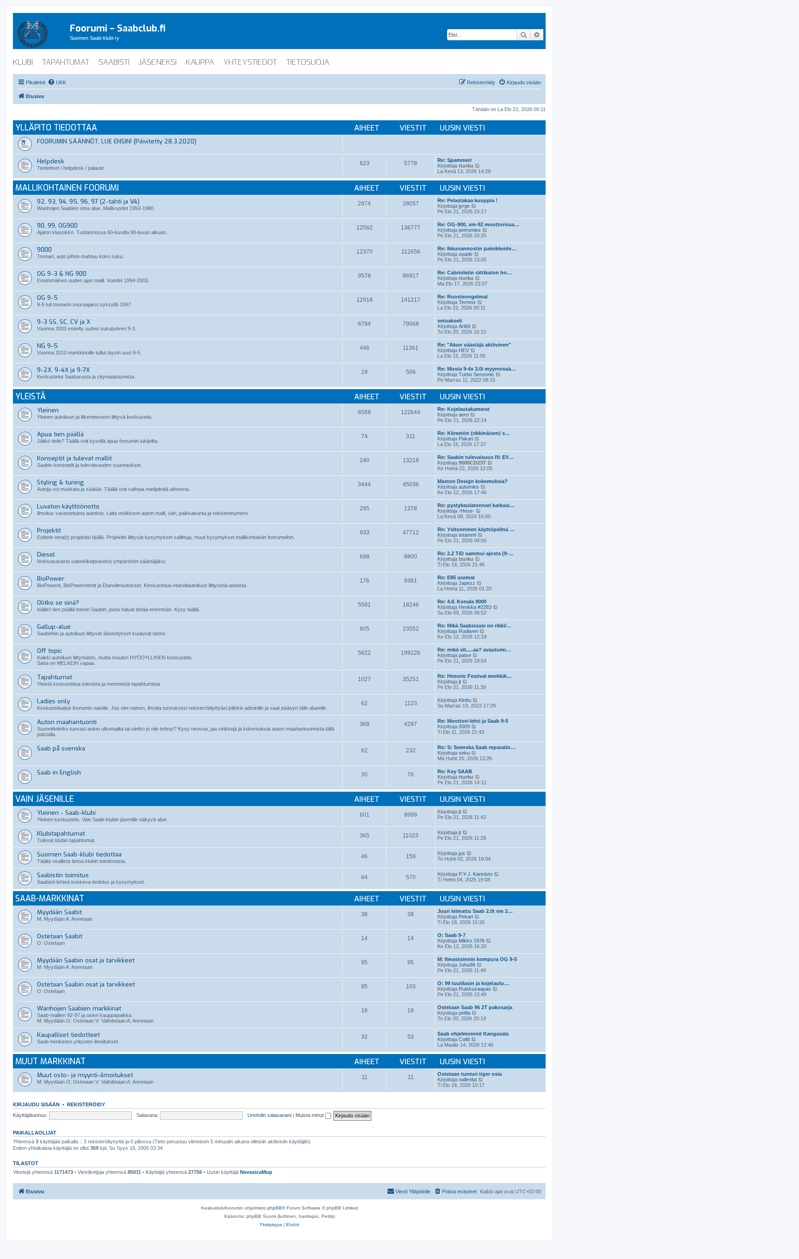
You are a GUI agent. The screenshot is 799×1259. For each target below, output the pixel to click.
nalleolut (468, 1079)
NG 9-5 (47, 346)
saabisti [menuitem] (113, 62)
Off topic (49, 651)
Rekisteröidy (86, 1104)
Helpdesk (50, 161)
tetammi (467, 535)
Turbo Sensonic (476, 374)
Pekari (466, 916)
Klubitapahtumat (61, 833)
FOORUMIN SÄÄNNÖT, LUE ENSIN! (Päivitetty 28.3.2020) (117, 141)
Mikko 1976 (472, 940)
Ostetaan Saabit (59, 936)
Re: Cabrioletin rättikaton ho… (474, 272)
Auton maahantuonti (67, 722)
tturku (466, 165)
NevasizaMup (256, 1172)
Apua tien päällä (60, 434)
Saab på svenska (61, 748)
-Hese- (466, 511)
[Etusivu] (41, 32)
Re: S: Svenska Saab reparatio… (476, 747)
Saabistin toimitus (63, 875)
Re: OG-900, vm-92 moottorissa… (478, 224)
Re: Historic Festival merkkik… (474, 676)
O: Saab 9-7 (451, 935)
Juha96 (467, 965)
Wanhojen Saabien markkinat (79, 1008)
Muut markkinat (50, 1061)
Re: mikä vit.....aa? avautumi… (474, 649)
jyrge (464, 206)
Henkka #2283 (475, 607)
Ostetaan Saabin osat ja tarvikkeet (86, 984)
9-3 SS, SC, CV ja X (63, 322)
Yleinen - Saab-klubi (66, 813)
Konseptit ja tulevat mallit (74, 458)
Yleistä (30, 396)
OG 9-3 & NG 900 (61, 274)
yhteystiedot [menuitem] (250, 62)
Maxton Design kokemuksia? (472, 481)
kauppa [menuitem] (200, 62)
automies (469, 487)
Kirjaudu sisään (36, 1104)
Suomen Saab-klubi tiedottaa (79, 854)
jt (460, 681)
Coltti (464, 1039)
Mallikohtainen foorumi (67, 188)
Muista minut (310, 1115)
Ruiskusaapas (475, 989)
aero (464, 414)
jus (462, 853)
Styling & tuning (60, 482)
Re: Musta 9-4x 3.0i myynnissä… (476, 369)
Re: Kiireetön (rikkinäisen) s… (473, 433)
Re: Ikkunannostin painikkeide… (476, 248)
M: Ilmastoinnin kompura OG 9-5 (477, 959)
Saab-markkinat (49, 898)
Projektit (49, 530)
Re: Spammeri (454, 160)
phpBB (274, 1207)
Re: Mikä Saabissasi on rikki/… (474, 625)
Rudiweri (468, 631)
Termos (467, 302)
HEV (464, 350)
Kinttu (465, 700)
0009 (464, 726)
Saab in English (59, 772)
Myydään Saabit (59, 912)
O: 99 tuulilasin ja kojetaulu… (473, 983)
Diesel (46, 554)
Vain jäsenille (44, 799)
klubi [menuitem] (23, 62)
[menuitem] (57, 82)
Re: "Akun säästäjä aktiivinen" (474, 344)
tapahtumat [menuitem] (65, 62)
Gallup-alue (54, 627)
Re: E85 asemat (456, 577)
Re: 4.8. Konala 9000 (461, 601)
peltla (464, 1013)
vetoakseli (449, 320)
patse (465, 655)
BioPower (50, 579)
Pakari (466, 438)
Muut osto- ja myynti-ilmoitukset (85, 1075)
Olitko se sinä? (58, 603)
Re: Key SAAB (454, 771)
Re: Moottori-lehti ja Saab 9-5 (472, 721)
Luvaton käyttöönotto (68, 506)
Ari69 (464, 326)
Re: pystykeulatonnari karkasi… (476, 505)
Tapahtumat (54, 677)
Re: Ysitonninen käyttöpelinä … (476, 529)
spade (466, 254)
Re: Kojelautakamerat (463, 409)
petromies (470, 230)
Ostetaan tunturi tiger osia (469, 1074)
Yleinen (48, 410)
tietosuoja (307, 62)
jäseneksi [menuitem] (158, 62)
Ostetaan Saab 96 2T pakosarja (474, 1007)
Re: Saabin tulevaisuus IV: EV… (475, 457)
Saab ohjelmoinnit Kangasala (473, 1033)
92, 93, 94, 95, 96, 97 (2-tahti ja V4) (88, 201)
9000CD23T (472, 462)
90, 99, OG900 (57, 225)
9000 (44, 250)
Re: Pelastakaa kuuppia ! (467, 200)
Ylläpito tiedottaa (56, 128)
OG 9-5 (47, 298)
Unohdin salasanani (269, 1115)
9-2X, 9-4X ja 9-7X (63, 370)
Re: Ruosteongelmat (462, 296)
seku (464, 753)
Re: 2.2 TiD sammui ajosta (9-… (475, 553)
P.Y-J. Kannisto (475, 874)
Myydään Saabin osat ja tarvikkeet (86, 960)
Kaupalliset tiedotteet (68, 1035)
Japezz (467, 583)
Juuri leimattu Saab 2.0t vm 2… (475, 911)
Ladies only (53, 701)
